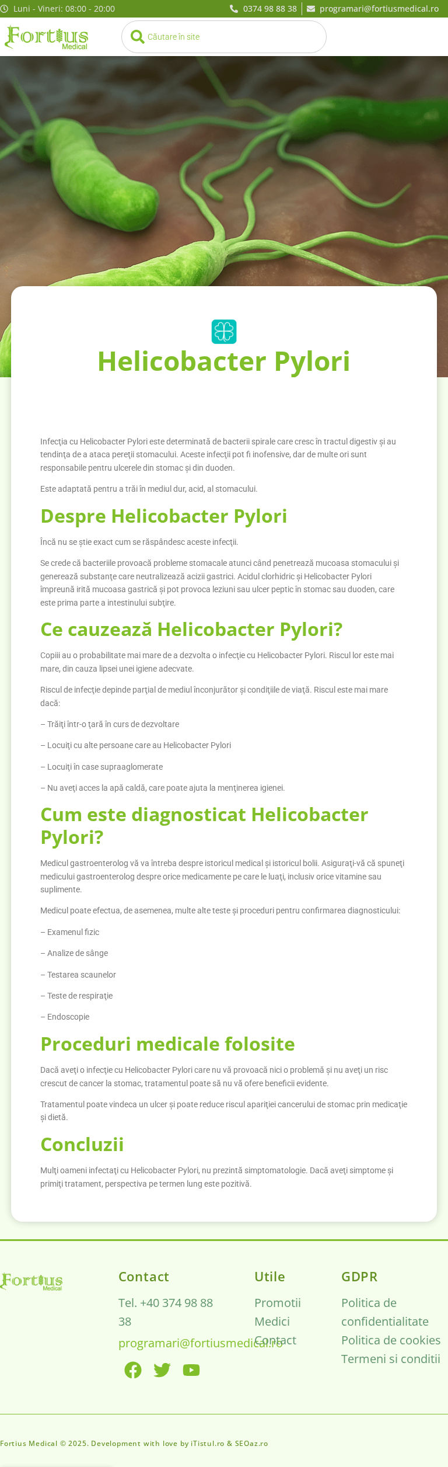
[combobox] (224, 36)
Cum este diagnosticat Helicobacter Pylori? (204, 825)
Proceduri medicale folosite (167, 1043)
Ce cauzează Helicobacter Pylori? (191, 628)
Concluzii (82, 1143)
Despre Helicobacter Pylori (164, 515)
